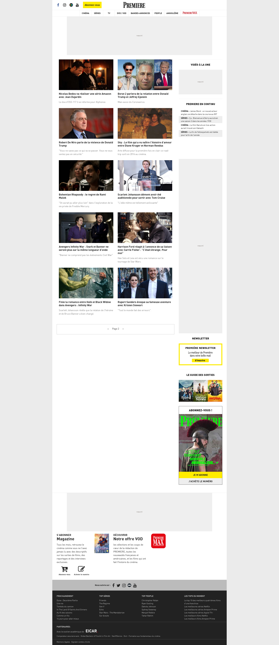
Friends (102, 600)
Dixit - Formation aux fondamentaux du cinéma (142, 636)
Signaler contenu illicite (80, 642)
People (158, 13)
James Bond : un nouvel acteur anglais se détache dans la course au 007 (199, 112)
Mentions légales (63, 642)
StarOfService (117, 636)
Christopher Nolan (150, 600)
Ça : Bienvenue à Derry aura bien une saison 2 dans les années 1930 (199, 119)
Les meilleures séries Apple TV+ (198, 612)
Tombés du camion (65, 606)
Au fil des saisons (64, 612)
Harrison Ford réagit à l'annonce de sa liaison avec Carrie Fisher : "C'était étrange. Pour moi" (145, 249)
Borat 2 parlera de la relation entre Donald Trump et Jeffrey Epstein (143, 95)
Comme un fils (63, 615)
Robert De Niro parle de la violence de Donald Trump (86, 144)
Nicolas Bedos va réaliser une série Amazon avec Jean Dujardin (85, 95)
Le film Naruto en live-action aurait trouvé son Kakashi (198, 126)
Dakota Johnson (149, 606)
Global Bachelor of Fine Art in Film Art (95, 636)
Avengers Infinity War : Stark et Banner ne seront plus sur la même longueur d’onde (84, 248)
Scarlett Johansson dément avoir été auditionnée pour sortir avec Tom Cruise (141, 196)
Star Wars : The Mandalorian (112, 612)
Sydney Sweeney (149, 609)
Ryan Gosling (147, 603)
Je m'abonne (200, 474)
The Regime (104, 603)
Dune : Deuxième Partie (67, 600)
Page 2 (115, 328)
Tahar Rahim (147, 615)
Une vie (60, 603)
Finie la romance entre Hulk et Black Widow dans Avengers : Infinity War (85, 303)
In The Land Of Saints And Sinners (72, 609)
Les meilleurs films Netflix (196, 615)
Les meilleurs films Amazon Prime (199, 618)
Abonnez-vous (92, 4)
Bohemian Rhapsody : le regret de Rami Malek (82, 196)
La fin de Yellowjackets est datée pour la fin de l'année (199, 133)
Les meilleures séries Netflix (197, 606)
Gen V (101, 606)
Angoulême (172, 13)
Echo (101, 609)
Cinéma (85, 13)
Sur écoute (104, 615)
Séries (97, 13)
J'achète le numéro (200, 481)
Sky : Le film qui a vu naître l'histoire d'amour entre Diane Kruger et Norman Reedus (145, 144)
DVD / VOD (121, 13)
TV (109, 13)
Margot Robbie (148, 612)
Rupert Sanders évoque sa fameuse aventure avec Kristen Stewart (144, 303)
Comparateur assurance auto (68, 636)
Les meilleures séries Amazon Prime (200, 609)
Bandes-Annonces (140, 13)
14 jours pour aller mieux (68, 618)
